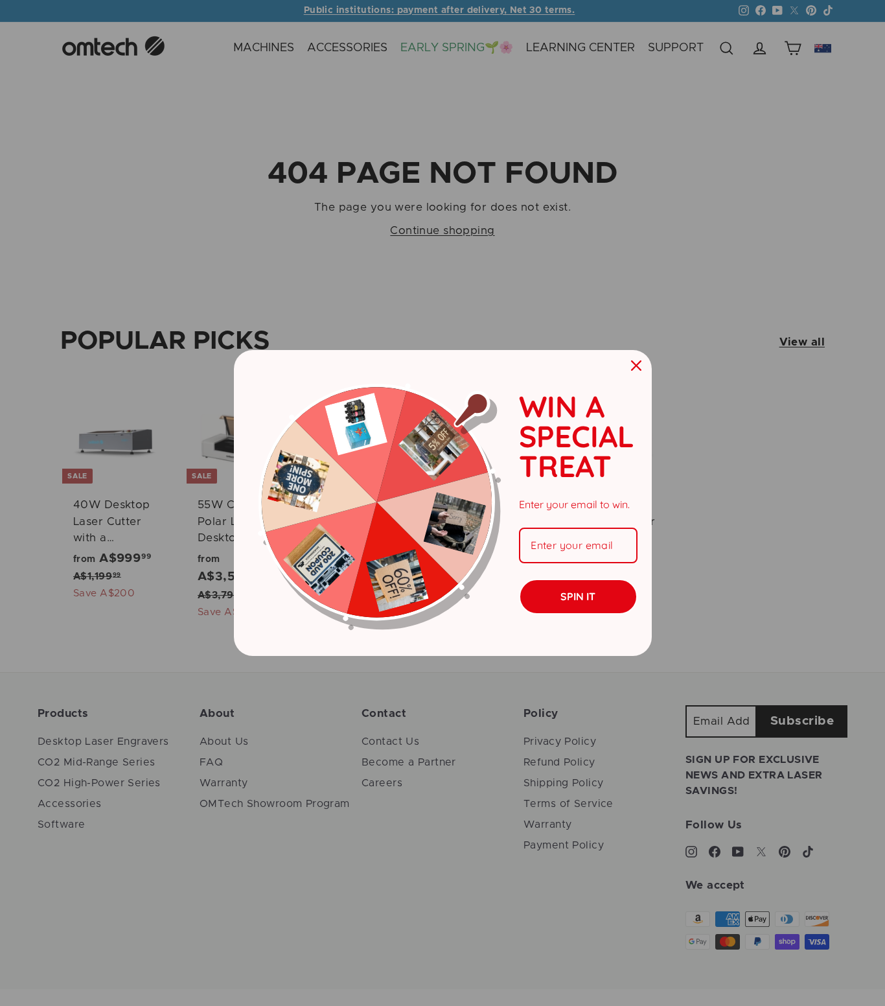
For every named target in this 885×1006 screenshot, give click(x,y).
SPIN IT (577, 596)
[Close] (636, 365)
